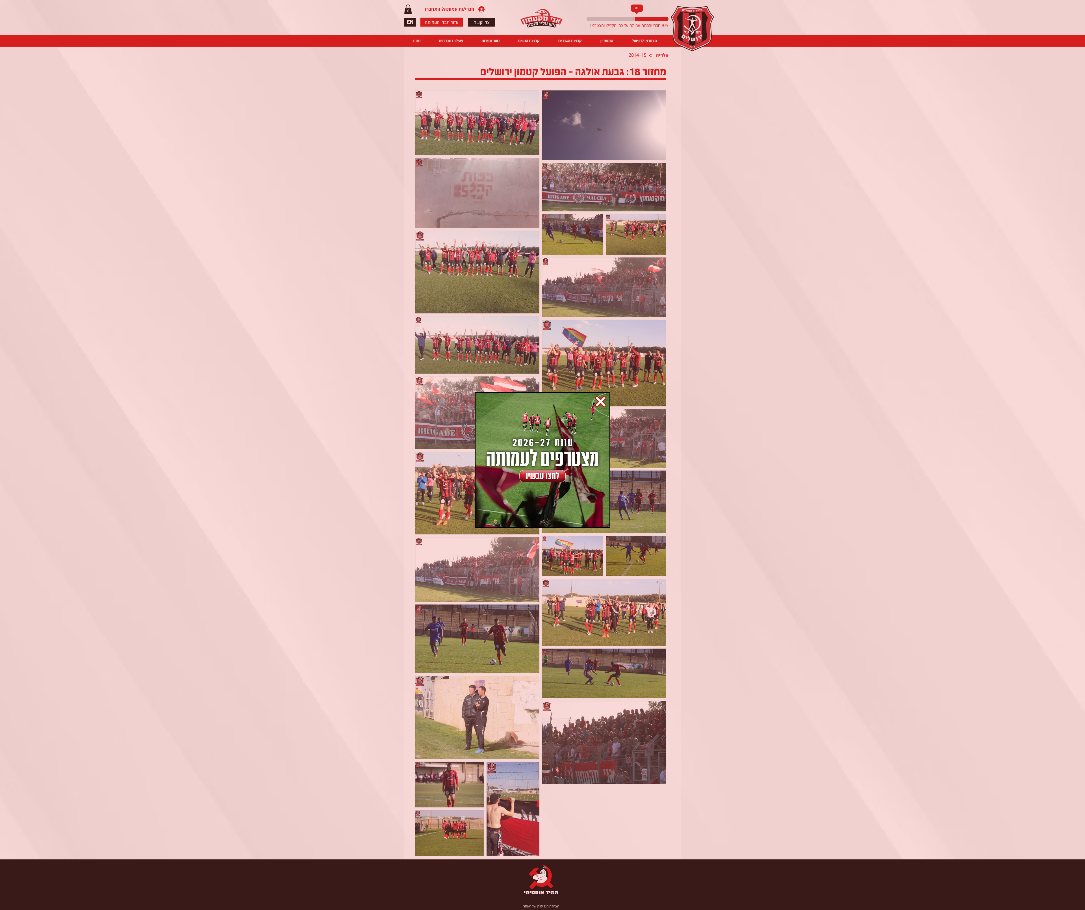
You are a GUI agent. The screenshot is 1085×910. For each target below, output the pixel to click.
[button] (600, 401)
